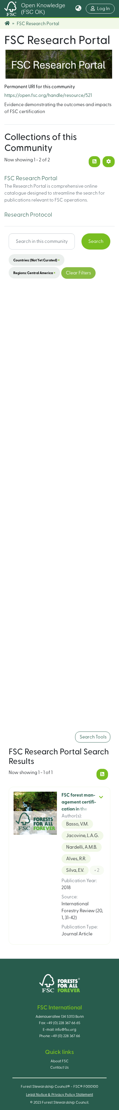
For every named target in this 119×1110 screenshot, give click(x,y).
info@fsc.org (65, 1029)
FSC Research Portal (30, 178)
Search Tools (93, 737)
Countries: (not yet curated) (36, 260)
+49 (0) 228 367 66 (65, 1036)
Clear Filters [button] (78, 273)
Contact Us (59, 1067)
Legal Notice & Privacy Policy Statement (59, 1094)
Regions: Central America (34, 272)
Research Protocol (28, 215)
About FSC (59, 1061)
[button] (78, 8)
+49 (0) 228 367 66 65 (63, 1023)
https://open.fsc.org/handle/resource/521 (48, 95)
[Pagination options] (109, 161)
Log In (106, 8)
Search (95, 241)
